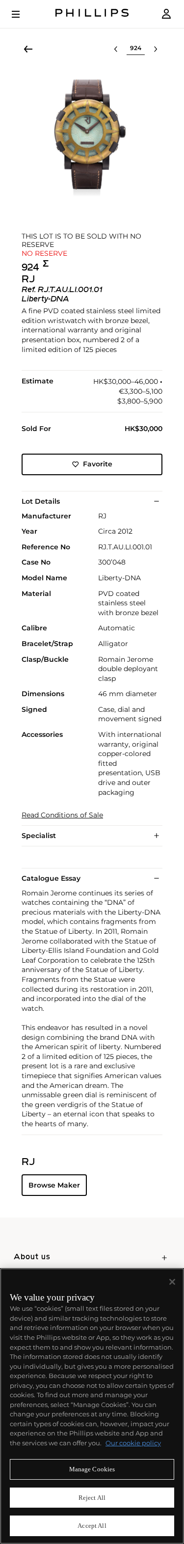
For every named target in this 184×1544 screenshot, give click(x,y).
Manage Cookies (92, 1469)
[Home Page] (92, 14)
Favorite (97, 464)
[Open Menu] (22, 14)
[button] (92, 140)
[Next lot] (155, 49)
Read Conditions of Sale (62, 815)
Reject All (92, 1497)
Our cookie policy (133, 1443)
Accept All (92, 1525)
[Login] (166, 14)
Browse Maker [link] (54, 1185)
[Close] (172, 1282)
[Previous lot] (116, 49)
